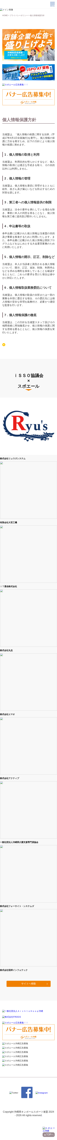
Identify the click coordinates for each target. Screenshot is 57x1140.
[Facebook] (27, 1097)
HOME (5, 15)
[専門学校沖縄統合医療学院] (28, 79)
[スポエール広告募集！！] (15, 85)
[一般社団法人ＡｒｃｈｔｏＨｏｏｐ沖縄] (22, 1011)
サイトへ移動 (28, 983)
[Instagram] (42, 1093)
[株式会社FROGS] (11, 1017)
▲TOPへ (49, 1134)
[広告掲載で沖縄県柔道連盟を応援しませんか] (28, 60)
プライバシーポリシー (19, 15)
